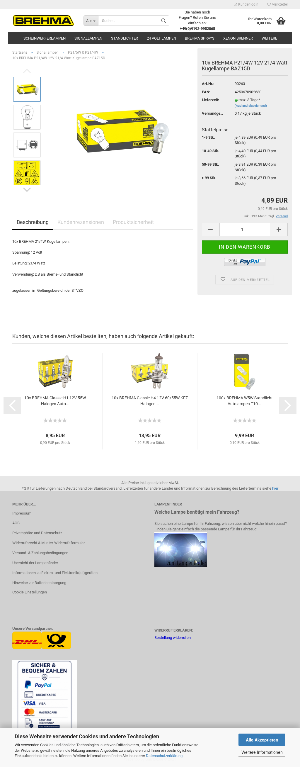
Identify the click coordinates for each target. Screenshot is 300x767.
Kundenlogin (247, 4)
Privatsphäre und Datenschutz (37, 533)
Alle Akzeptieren (262, 740)
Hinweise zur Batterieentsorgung (39, 583)
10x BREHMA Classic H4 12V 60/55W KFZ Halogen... (150, 401)
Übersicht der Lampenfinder (35, 563)
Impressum (21, 513)
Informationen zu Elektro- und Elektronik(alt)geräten (55, 573)
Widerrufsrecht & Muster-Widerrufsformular (48, 543)
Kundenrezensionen (80, 222)
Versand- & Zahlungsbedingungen (40, 553)
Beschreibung (33, 222)
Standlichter (124, 38)
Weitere (269, 38)
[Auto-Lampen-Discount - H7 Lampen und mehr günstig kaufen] (43, 20)
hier (275, 488)
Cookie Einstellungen (29, 592)
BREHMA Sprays (199, 38)
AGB (16, 523)
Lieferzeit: (210, 100)
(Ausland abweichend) (251, 106)
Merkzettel (279, 4)
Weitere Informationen (262, 752)
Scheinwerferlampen (44, 38)
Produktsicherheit (133, 222)
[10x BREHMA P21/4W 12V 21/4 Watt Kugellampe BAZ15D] (119, 131)
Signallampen (88, 38)
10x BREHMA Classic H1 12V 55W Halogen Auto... (55, 401)
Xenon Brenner (238, 38)
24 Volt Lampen (161, 38)
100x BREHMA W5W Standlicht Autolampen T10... (245, 401)
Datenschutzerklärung (164, 756)
